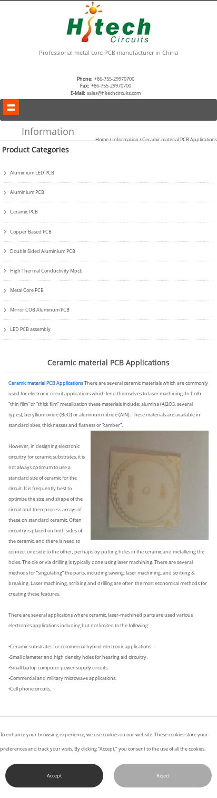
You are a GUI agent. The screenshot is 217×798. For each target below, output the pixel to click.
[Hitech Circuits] (108, 41)
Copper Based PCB (31, 232)
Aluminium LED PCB (32, 173)
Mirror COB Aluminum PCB (40, 310)
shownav (11, 107)
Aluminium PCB (27, 192)
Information (125, 139)
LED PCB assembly (30, 329)
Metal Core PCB (27, 290)
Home (101, 139)
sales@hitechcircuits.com (114, 93)
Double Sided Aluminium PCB (42, 251)
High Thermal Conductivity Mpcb (46, 271)
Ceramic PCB (24, 212)
